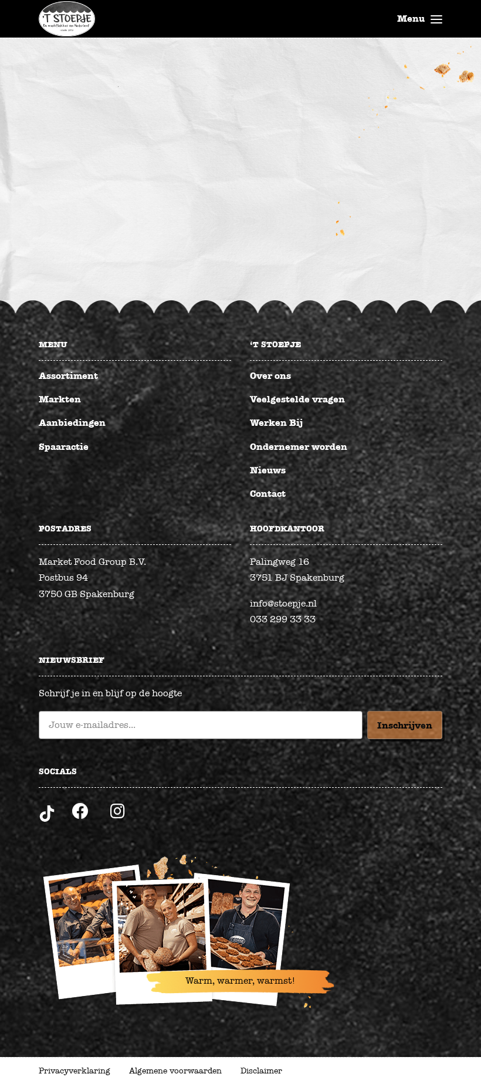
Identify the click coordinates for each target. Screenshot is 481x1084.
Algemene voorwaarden (175, 1071)
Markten (60, 399)
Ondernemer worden (298, 446)
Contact (268, 493)
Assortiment (68, 375)
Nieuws (268, 470)
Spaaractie (64, 446)
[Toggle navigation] (436, 19)
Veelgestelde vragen (297, 399)
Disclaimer (261, 1071)
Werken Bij (276, 422)
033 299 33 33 (283, 619)
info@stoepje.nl (283, 603)
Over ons (270, 375)
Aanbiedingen (72, 422)
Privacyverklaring (74, 1071)
